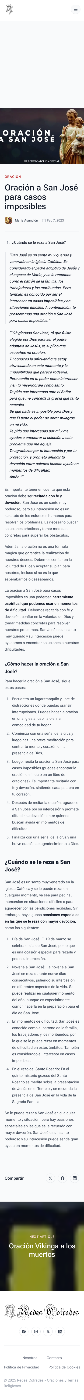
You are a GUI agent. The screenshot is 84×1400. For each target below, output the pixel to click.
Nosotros (29, 1358)
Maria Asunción (26, 220)
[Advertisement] (42, 63)
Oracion (13, 177)
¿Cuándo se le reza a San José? (39, 242)
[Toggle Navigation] (75, 9)
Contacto (54, 1358)
